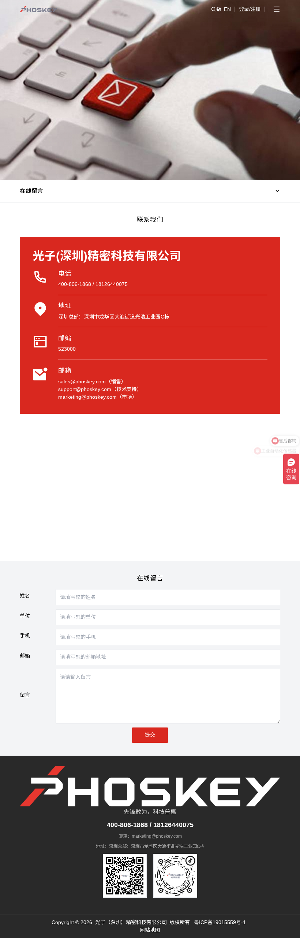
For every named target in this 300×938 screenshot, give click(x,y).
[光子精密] (38, 9)
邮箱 (25, 656)
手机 (25, 636)
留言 (25, 695)
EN (227, 9)
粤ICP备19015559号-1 (220, 922)
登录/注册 (250, 9)
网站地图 (150, 930)
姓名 (25, 596)
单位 (25, 616)
